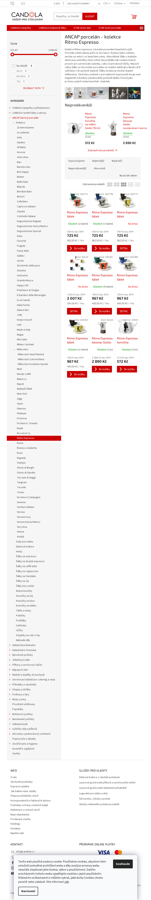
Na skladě (24, 66)
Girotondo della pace (28, 265)
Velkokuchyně (20, 724)
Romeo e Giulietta (27, 448)
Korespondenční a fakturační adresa (30, 801)
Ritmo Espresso (25, 438)
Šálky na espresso (26, 556)
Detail (124, 248)
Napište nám (17, 833)
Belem (20, 177)
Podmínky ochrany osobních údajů (29, 805)
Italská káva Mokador (24, 645)
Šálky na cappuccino (27, 571)
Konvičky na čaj (24, 596)
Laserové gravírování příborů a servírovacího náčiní (107, 782)
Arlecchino (23, 157)
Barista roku (23, 167)
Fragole (21, 246)
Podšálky (21, 620)
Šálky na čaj (22, 581)
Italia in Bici (23, 310)
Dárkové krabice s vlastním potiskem (99, 777)
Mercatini (22, 339)
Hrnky (19, 551)
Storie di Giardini (26, 473)
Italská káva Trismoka (24, 650)
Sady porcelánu (24, 542)
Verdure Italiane (25, 507)
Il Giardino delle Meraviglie (31, 295)
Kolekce (20, 123)
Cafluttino (22, 201)
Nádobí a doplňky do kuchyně (28, 675)
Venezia (21, 502)
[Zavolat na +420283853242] (15, 3)
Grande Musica (25, 280)
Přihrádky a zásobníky (24, 684)
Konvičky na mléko (26, 606)
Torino (20, 492)
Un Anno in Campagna (28, 497)
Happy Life (23, 285)
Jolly (19, 315)
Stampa (21, 463)
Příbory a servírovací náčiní (27, 665)
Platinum (21, 413)
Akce (21, 71)
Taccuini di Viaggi (26, 478)
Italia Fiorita (23, 305)
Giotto (20, 261)
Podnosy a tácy (20, 694)
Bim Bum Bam (24, 192)
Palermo (21, 409)
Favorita (21, 241)
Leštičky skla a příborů (24, 729)
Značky (16, 753)
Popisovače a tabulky (24, 739)
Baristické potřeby (22, 655)
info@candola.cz (25, 851)
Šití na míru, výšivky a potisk (94, 799)
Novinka (23, 76)
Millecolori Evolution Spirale (33, 364)
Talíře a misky (23, 611)
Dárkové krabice (25, 546)
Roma (20, 443)
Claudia (21, 211)
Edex (19, 236)
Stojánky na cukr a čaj (28, 635)
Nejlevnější (98, 161)
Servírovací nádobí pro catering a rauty (33, 679)
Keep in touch (24, 320)
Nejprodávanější (77, 168)
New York (22, 394)
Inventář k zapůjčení (23, 749)
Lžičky (19, 630)
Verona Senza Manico (28, 522)
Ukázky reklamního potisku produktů (99, 804)
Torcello (21, 487)
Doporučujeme (77, 161)
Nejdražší (117, 161)
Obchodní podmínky (78, 3)
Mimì (19, 369)
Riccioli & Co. (24, 433)
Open (20, 404)
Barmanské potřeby (23, 719)
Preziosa (22, 418)
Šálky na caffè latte (26, 566)
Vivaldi (20, 537)
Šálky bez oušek (25, 586)
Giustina (21, 270)
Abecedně (99, 168)
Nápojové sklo (20, 670)
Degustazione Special (29, 231)
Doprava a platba (19, 786)
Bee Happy (23, 172)
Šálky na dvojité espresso (30, 561)
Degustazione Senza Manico (32, 226)
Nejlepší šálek (24, 389)
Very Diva (22, 527)
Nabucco (22, 379)
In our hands (23, 300)
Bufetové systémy (22, 714)
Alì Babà (21, 147)
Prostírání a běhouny (23, 704)
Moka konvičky (24, 591)
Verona (21, 512)
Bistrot (20, 196)
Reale (20, 428)
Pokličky (20, 615)
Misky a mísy (19, 699)
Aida (19, 137)
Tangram (22, 482)
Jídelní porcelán (21, 660)
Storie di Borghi (25, 468)
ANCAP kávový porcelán (25, 118)
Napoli (20, 384)
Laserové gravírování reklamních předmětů (103, 788)
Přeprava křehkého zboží (24, 796)
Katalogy (15, 824)
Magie (20, 335)
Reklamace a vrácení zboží (25, 810)
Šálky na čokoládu (26, 576)
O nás (57, 3)
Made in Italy (24, 330)
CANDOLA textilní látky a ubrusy (29, 113)
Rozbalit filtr (32, 88)
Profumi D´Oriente (27, 423)
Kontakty (15, 828)
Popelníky (17, 709)
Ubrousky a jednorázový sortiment (31, 734)
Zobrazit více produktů (101, 150)
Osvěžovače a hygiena (24, 744)
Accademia (23, 132)
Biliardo (21, 187)
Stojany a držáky (21, 689)
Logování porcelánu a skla (93, 793)
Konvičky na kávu (25, 601)
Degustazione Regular (29, 221)
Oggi (19, 399)
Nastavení (28, 891)
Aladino (21, 142)
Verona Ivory (24, 517)
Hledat (89, 16)
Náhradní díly (23, 640)
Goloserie (22, 275)
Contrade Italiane (26, 216)
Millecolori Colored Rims (31, 359)
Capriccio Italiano (26, 206)
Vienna (20, 532)
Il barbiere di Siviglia (28, 290)
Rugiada (21, 458)
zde (66, 882)
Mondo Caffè (24, 374)
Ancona (21, 152)
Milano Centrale (25, 344)
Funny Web (23, 251)
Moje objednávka (19, 814)
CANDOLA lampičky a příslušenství (31, 108)
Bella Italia (22, 182)
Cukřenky (21, 625)
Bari (19, 162)
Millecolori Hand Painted (31, 354)
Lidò (19, 325)
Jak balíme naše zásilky (23, 791)
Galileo (20, 256)
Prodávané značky (20, 819)
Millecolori (22, 349)
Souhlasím (123, 864)
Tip (20, 81)
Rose (20, 453)
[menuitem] (21, 28)
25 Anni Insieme (25, 127)
